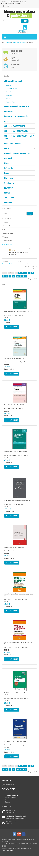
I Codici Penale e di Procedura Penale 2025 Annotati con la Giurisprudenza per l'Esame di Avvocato (18, 594)
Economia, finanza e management (17, 153)
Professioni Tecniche (12, 102)
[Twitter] (14, 834)
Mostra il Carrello (25, 27)
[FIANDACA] (10, 445)
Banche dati (8, 111)
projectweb (9, 850)
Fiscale (6, 163)
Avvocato (8, 85)
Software (7, 193)
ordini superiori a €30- (16, 52)
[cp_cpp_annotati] (10, 587)
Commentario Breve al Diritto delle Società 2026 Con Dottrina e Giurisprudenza (17, 500)
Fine (24, 276)
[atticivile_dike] (10, 398)
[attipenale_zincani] (10, 686)
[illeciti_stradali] (10, 734)
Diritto (6, 148)
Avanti (19, 276)
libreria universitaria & (19, 13)
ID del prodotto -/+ (7, 264)
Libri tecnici (8, 178)
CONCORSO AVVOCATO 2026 (14, 126)
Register (8, 6)
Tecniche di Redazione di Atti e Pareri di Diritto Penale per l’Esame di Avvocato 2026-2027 (18, 311)
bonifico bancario (15, 59)
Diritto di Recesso (10, 797)
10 (13, 276)
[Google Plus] (19, 834)
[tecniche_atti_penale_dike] (10, 305)
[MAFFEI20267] (10, 494)
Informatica (8, 168)
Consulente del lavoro (12, 88)
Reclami (7, 800)
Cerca (25, 21)
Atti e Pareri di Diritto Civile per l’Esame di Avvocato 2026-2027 (14, 405)
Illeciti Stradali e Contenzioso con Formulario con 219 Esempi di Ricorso (15, 741)
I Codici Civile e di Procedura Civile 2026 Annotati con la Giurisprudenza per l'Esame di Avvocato (18, 643)
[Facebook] (23, 834)
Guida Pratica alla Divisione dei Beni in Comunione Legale (14, 547)
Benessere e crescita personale (16, 116)
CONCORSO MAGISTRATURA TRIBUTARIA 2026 (19, 137)
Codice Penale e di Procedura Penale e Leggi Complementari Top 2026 (15, 451)
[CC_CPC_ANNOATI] (10, 635)
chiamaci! (15, 65)
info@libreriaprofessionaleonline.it (11, 3)
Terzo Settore (9, 197)
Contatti (7, 802)
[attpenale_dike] (10, 351)
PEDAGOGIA (8, 188)
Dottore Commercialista (12, 92)
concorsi (7, 121)
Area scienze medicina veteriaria (16, 106)
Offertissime (9, 183)
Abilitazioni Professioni (19, 42)
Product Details (27, 306)
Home (9, 42)
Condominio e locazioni (12, 143)
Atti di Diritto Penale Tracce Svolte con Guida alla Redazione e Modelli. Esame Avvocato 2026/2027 (18, 693)
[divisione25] (10, 540)
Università (8, 202)
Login (3, 6)
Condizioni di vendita (11, 795)
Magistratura (9, 95)
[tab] (19, 219)
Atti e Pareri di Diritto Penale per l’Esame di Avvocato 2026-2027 (14, 358)
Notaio (8, 98)
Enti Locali (8, 158)
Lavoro (6, 173)
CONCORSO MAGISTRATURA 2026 (16, 131)
